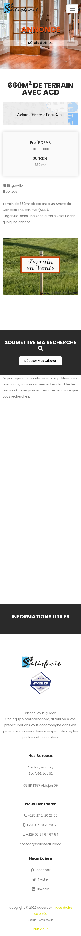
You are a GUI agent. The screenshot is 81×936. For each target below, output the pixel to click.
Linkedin (42, 889)
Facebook (43, 870)
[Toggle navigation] (72, 8)
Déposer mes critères (40, 361)
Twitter (43, 879)
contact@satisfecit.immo (40, 844)
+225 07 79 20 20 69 (42, 825)
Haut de (38, 929)
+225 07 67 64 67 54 (41, 834)
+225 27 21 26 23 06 (42, 815)
